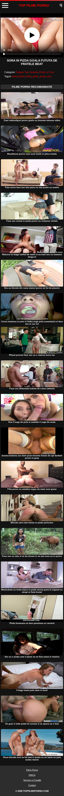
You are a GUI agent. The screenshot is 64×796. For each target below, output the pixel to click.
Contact (32, 785)
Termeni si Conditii (32, 780)
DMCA (32, 775)
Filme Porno (32, 770)
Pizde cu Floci (46, 72)
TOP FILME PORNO (34, 5)
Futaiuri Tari (22, 72)
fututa (28, 76)
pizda (43, 76)
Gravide (34, 72)
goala (36, 76)
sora (49, 76)
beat (14, 76)
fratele (21, 76)
